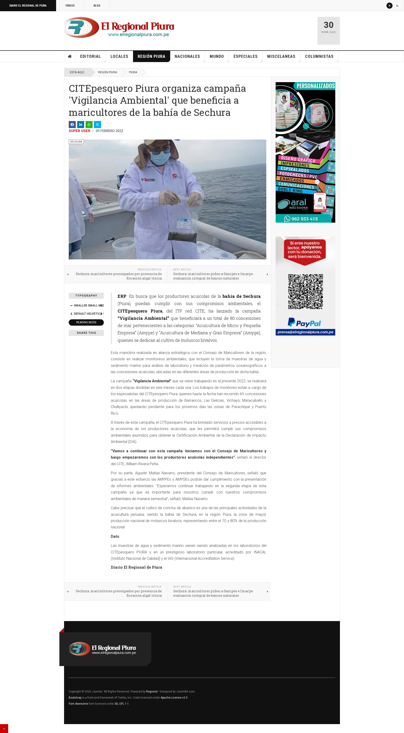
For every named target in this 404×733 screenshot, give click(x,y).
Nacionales (187, 56)
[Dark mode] (397, 6)
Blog (97, 5)
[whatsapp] (89, 124)
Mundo (217, 56)
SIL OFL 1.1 (122, 703)
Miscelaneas (281, 56)
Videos (70, 5)
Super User (79, 131)
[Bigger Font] (101, 305)
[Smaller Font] (71, 305)
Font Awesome (78, 703)
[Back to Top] (4, 728)
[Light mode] (389, 6)
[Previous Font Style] (71, 313)
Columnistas (319, 56)
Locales (119, 56)
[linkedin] (80, 124)
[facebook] (72, 124)
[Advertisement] (258, 28)
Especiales (246, 56)
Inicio (70, 56)
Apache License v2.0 (174, 697)
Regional (152, 691)
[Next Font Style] (101, 313)
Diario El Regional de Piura (28, 5)
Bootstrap (75, 697)
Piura (133, 72)
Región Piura (152, 56)
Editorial (90, 56)
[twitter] (97, 124)
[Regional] (119, 27)
